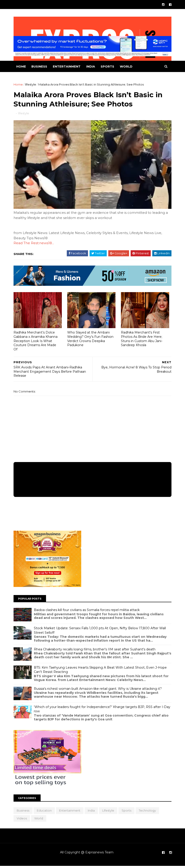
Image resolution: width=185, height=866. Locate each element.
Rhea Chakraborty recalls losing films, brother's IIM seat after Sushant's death (94, 649)
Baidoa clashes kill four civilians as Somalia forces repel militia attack (87, 610)
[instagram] (163, 4)
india (90, 66)
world (126, 66)
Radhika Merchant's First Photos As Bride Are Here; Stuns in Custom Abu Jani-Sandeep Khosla (141, 338)
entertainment (67, 66)
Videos (22, 818)
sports (107, 66)
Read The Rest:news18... (34, 243)
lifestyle (30, 84)
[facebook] (170, 4)
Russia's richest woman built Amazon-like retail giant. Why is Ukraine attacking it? (98, 689)
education (44, 810)
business (39, 66)
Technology (147, 810)
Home (21, 66)
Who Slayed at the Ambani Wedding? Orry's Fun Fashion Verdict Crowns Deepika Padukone (90, 338)
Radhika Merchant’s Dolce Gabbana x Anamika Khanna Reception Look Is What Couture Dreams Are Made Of (36, 340)
